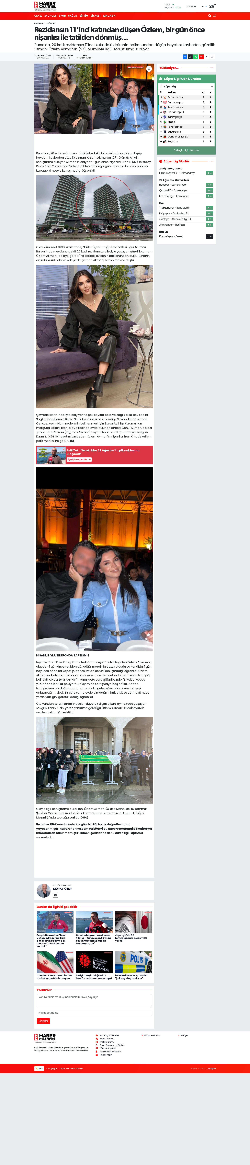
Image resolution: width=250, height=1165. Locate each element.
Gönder (43, 1021)
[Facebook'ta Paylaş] (185, 56)
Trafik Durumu (107, 1041)
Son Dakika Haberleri (110, 1051)
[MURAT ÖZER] (44, 890)
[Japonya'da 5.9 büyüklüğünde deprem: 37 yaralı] (133, 922)
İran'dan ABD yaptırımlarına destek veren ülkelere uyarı (54, 977)
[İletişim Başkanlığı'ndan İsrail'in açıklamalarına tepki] (94, 962)
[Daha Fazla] (201, 56)
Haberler (38, 23)
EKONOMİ (50, 15)
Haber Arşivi (106, 1054)
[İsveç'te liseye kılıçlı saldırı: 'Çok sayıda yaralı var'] (133, 962)
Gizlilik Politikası (152, 1035)
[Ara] (210, 16)
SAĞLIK (72, 15)
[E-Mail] (55, 895)
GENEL (38, 15)
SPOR (62, 15)
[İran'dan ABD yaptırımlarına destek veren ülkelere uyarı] (55, 962)
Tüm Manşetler (108, 1048)
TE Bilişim (211, 1068)
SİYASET (96, 15)
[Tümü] (212, 67)
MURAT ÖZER (62, 889)
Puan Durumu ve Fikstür (112, 1045)
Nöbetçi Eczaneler (109, 1035)
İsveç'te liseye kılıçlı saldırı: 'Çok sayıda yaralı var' (131, 977)
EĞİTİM (84, 15)
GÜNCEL (51, 23)
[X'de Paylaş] (190, 56)
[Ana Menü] (214, 16)
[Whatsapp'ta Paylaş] (195, 56)
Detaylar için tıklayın (186, 150)
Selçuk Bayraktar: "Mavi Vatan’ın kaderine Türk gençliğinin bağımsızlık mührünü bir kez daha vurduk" (51, 940)
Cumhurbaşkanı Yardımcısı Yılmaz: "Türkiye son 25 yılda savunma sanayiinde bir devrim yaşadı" (93, 939)
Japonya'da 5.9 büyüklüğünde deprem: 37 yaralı (131, 937)
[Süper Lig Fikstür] (212, 161)
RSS (40, 1068)
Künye (184, 1035)
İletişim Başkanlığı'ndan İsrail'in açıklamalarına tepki (94, 977)
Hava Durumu (107, 1038)
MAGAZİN (109, 15)
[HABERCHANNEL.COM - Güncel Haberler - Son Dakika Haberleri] (45, 6)
